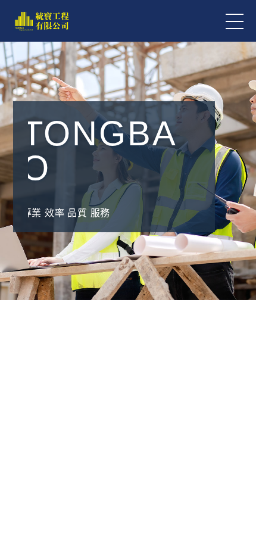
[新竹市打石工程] (128, 346)
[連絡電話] (238, 430)
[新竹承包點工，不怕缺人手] (128, 469)
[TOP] (238, 519)
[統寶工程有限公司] (41, 21)
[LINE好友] (238, 400)
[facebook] (238, 460)
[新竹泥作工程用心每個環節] (128, 408)
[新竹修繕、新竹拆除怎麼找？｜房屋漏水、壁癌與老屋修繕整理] (128, 285)
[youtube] (238, 489)
